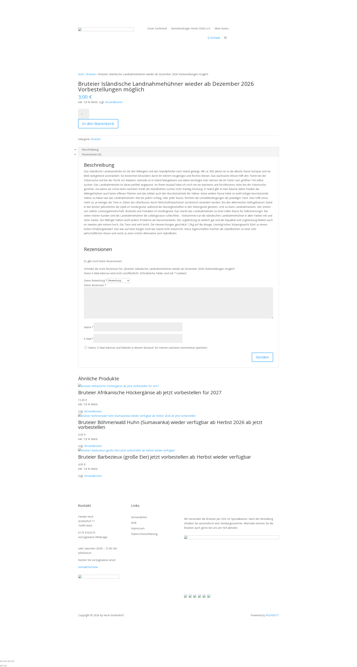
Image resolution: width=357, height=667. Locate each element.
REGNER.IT (272, 615)
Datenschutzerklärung (144, 534)
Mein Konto (222, 28)
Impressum (138, 528)
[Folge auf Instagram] (276, 24)
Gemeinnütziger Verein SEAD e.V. (190, 28)
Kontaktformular (88, 567)
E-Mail (89, 338)
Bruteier (91, 74)
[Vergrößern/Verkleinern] (1, 661)
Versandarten (139, 517)
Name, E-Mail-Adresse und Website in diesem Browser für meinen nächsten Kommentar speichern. (148, 347)
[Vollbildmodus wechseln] (5, 661)
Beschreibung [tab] (90, 149)
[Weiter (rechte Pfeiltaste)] (5, 665)
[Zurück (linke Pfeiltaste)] (1, 665)
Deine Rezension (95, 285)
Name (89, 327)
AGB (133, 523)
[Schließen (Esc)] (12, 661)
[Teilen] (8, 661)
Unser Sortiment (157, 28)
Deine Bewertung (95, 280)
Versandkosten (114, 102)
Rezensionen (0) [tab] (91, 154)
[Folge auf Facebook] (261, 24)
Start (81, 74)
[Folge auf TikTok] (268, 24)
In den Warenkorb (98, 123)
